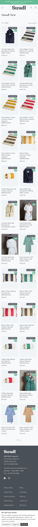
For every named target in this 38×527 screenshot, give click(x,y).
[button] (2, 7)
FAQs (21, 487)
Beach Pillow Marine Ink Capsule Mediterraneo (8, 293)
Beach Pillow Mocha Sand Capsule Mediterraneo (27, 327)
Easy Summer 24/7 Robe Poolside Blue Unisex (8, 429)
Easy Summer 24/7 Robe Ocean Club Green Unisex (26, 258)
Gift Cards (23, 505)
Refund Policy (8, 501)
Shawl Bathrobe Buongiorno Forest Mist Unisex (26, 395)
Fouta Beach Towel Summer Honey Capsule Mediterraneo (8, 120)
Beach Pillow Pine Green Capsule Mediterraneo (26, 293)
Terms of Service (9, 496)
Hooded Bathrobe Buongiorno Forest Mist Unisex (26, 85)
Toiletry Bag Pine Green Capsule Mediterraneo (25, 361)
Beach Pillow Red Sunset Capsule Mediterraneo (7, 327)
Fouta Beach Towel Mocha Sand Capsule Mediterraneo (8, 155)
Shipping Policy (9, 505)
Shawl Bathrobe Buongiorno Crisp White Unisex (26, 224)
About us (22, 496)
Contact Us (23, 501)
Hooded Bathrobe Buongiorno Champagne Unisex (8, 224)
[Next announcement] (36, 2)
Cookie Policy (8, 492)
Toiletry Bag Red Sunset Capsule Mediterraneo (7, 395)
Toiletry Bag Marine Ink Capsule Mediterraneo (8, 361)
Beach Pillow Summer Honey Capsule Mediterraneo (25, 155)
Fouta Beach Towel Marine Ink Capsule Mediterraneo (26, 51)
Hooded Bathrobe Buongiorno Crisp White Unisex (7, 258)
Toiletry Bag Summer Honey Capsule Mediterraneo (8, 190)
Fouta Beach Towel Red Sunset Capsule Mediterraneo (27, 119)
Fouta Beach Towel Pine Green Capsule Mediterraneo (8, 85)
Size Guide (23, 492)
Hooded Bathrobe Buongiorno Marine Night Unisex (8, 51)
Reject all (16, 524)
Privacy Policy (8, 487)
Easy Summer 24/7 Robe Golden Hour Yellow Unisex (26, 429)
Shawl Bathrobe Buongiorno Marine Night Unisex (26, 190)
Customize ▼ (6, 524)
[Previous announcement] (2, 2)
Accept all (24, 524)
